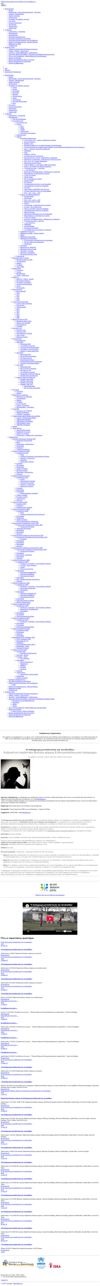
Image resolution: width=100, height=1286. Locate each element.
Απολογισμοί (24, 131)
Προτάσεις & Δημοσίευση (28, 653)
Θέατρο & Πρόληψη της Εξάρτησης (20, 715)
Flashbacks (27, 151)
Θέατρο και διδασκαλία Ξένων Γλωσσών (21, 713)
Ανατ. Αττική (20, 335)
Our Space (23, 245)
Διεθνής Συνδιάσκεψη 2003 (21, 604)
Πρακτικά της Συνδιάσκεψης (29, 609)
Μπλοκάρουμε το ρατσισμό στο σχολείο (37, 173)
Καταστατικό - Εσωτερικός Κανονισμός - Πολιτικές (25, 78)
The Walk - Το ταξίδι (26, 251)
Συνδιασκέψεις (13, 437)
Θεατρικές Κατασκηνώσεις (17, 679)
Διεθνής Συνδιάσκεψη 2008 (21, 509)
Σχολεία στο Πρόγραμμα (24, 284)
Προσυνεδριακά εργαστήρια (29, 493)
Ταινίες (14, 706)
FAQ (21, 126)
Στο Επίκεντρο (17, 339)
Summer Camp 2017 (26, 384)
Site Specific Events (22, 648)
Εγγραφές (19, 463)
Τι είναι (18, 272)
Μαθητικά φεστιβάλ (15, 688)
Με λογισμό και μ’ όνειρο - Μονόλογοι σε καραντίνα (40, 158)
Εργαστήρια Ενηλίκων (27, 360)
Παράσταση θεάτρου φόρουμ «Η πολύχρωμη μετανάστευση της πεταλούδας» (26, 1098)
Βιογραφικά (20, 532)
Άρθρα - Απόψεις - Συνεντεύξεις (19, 695)
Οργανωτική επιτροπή (27, 483)
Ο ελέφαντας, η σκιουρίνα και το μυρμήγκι (37, 205)
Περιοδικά (15, 702)
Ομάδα (22, 129)
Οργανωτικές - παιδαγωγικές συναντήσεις (29, 435)
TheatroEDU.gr (18, 1283)
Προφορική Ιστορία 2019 (24, 440)
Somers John (13, 112)
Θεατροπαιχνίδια (25, 344)
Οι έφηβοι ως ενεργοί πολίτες (29, 349)
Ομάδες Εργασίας (14, 82)
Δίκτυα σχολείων (29, 212)
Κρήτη (14, 98)
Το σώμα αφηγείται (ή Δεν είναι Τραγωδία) (37, 184)
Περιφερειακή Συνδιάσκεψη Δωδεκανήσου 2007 (27, 548)
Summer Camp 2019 (26, 381)
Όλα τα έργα (20, 305)
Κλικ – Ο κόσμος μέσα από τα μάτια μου (37, 149)
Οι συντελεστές (21, 404)
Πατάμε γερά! (28, 143)
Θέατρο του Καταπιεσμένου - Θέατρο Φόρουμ (23, 686)
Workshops (19, 642)
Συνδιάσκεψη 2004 (22, 585)
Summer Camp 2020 (26, 379)
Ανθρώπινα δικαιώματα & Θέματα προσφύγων (23, 693)
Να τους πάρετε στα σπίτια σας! (34, 242)
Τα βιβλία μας (13, 690)
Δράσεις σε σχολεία (22, 433)
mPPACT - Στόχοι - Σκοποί (24, 279)
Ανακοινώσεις (13, 110)
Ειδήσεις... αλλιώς (30, 154)
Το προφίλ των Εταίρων (23, 282)
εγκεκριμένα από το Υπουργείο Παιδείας (60, 831)
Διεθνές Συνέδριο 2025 (19, 650)
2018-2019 (19, 353)
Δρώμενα (19, 474)
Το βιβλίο (19, 265)
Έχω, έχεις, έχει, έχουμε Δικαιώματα (35, 161)
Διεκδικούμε (13, 108)
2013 (18, 295)
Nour (25, 152)
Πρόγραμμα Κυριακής (27, 576)
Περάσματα (28, 198)
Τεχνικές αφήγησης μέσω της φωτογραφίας (37, 191)
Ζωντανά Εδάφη (29, 226)
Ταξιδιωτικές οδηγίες (26, 486)
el (2, 3)
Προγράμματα (13, 117)
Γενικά (22, 479)
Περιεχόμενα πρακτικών (28, 588)
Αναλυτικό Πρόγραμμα (23, 528)
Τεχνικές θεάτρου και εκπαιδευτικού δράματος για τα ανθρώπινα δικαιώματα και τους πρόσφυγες (54, 147)
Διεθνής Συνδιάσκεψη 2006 (21, 560)
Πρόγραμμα (20, 465)
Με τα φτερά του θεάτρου (28, 356)
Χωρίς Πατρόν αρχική (23, 430)
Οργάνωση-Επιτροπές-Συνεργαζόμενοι (32, 514)
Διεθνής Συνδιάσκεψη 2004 (21, 583)
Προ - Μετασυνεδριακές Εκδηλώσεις (28, 579)
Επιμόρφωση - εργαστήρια (17, 115)
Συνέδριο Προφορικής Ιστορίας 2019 (24, 439)
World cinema (28, 177)
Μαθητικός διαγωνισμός (27, 237)
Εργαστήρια (20, 446)
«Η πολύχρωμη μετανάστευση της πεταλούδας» (16, 949)
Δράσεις (18, 136)
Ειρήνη (26, 203)
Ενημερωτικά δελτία (15, 107)
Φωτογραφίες (20, 288)
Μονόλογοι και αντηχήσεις (32, 163)
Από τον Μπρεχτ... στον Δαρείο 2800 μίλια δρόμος (40, 165)
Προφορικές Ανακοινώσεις (24, 472)
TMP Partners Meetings (23, 419)
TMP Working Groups (23, 423)
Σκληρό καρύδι (29, 180)
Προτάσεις (23, 460)
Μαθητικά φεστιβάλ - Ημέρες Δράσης (32, 233)
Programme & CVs (22, 641)
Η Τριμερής (28, 182)
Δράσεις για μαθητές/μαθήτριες (30, 194)
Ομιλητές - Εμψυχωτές (27, 458)
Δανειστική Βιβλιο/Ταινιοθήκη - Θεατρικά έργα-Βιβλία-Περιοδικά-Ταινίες (32, 699)
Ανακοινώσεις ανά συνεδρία (29, 674)
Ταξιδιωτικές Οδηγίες (27, 462)
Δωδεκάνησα (16, 100)
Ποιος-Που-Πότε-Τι (26, 662)
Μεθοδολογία (20, 273)
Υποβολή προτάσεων (23, 449)
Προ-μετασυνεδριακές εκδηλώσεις (27, 521)
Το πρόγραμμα (21, 261)
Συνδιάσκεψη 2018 (22, 453)
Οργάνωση (19, 270)
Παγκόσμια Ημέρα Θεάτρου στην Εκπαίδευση (23, 683)
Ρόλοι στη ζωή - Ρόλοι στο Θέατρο (23, 711)
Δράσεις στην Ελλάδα (23, 323)
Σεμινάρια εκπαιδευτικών (28, 138)
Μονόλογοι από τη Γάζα (19, 319)
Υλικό (18, 286)
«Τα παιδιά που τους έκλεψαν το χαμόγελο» (38, 230)
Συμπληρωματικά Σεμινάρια (25, 627)
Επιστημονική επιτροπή (27, 481)
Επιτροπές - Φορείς (22, 655)
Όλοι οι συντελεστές (26, 569)
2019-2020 (19, 342)
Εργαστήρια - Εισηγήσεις (24, 555)
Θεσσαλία (15, 93)
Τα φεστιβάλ (20, 266)
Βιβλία (14, 704)
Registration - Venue (22, 646)
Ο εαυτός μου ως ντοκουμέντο (33, 156)
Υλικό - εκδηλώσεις (22, 275)
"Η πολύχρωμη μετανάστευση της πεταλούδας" (17, 1082)
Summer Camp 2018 (26, 382)
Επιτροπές (23, 539)
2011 (17, 298)
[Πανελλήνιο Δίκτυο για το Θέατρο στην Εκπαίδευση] (18, 1)
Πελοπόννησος (17, 96)
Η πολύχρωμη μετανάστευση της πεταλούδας (38, 240)
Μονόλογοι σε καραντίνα (28, 247)
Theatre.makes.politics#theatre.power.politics (26, 416)
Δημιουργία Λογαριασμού (13, 72)
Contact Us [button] (4, 1280)
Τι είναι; (18, 124)
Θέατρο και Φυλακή (15, 709)
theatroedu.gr (42, 799)
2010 (18, 300)
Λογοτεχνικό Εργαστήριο (20, 302)
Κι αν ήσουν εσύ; (17, 121)
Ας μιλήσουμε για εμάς (27, 346)
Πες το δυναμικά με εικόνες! (33, 179)
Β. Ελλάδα (15, 91)
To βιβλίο (19, 326)
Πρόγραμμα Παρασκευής (28, 572)
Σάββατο (23, 665)
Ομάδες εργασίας (21, 495)
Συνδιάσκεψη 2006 (22, 562)
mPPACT (15, 277)
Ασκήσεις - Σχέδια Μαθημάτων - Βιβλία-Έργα (23, 697)
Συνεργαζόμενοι (21, 324)
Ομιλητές (19, 671)
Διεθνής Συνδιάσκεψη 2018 (21, 451)
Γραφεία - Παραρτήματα (16, 80)
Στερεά (14, 89)
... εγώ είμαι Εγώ (29, 170)
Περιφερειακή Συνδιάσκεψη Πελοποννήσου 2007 (28, 535)
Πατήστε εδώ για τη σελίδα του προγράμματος (50, 895)
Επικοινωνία (20, 256)
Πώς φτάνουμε (25, 658)
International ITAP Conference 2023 (23, 637)
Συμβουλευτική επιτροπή (24, 507)
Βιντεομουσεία (17, 289)
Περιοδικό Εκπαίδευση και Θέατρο (20, 681)
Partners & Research (22, 412)
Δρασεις (18, 263)
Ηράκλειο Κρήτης (22, 337)
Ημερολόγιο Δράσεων (23, 281)
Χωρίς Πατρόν (17, 428)
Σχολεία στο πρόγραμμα (27, 133)
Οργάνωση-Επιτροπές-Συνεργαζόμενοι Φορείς (34, 456)
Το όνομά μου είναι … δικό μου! (34, 168)
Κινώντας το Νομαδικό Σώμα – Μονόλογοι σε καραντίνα (42, 172)
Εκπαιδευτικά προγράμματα (29, 375)
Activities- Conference (23, 414)
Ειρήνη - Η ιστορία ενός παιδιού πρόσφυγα (37, 166)
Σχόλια (22, 567)
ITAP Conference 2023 (23, 639)
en (1, 3)
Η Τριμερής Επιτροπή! (31, 228)
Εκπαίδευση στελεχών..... (9, 1008)
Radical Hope (16, 268)
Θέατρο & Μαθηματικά (16, 716)
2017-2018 (19, 365)
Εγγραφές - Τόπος (22, 657)
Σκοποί (11, 77)
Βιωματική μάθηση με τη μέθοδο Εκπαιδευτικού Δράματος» (43, 145)
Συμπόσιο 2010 (21, 504)
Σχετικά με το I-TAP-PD (24, 411)
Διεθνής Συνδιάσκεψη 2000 (21, 628)
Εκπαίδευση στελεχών (27, 231)
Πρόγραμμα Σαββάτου (27, 574)
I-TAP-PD (15, 409)
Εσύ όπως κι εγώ (25, 370)
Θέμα (18, 442)
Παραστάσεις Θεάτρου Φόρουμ (30, 374)
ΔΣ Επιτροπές (13, 84)
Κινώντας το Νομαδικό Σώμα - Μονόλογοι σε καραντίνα (42, 219)
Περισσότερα (5, 955)
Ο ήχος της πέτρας (30, 175)
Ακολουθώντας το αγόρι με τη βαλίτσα (36, 186)
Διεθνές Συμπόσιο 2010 (19, 502)
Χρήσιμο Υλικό (10, 692)
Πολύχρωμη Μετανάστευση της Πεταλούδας (38, 214)
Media (22, 128)
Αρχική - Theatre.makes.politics (26, 418)
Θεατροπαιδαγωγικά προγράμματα (31, 361)
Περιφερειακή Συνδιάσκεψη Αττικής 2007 (25, 523)
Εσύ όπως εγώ (17, 328)
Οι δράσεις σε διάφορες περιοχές (19, 85)
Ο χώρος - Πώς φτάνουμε (28, 565)
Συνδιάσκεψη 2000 (22, 630)
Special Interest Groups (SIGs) (25, 644)
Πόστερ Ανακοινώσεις (23, 602)
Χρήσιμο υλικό (21, 135)
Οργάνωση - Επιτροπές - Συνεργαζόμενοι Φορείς (35, 563)
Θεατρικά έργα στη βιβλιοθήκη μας (23, 700)
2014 (18, 293)
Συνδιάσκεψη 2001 (22, 620)
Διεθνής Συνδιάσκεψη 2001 (21, 618)
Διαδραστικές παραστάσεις (28, 238)
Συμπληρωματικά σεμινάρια (25, 600)
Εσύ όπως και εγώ (26, 358)
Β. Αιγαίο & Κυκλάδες (19, 101)
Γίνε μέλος (12, 105)
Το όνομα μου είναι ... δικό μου (34, 221)
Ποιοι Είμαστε (9, 75)
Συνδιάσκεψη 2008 (22, 511)
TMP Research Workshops (24, 421)
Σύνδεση (7, 70)
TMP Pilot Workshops (23, 425)
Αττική (14, 87)
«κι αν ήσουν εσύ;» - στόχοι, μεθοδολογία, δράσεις (40, 140)
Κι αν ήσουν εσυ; (21, 122)
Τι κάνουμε (8, 114)
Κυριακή (23, 667)
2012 (18, 296)
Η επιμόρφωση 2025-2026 (28, 254)
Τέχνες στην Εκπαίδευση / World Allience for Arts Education (27, 708)
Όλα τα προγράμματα (19, 119)
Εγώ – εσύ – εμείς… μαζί (32, 193)
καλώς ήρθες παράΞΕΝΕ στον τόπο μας (36, 189)
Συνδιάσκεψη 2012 (22, 477)
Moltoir (14, 426)
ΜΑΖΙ (22, 235)
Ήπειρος (15, 94)
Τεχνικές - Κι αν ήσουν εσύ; (33, 207)
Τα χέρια (27, 187)
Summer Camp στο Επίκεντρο (25, 377)
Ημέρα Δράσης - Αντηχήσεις (25, 407)
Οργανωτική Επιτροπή (27, 527)
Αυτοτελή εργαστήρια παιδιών (29, 347)
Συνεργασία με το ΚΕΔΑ (24, 333)
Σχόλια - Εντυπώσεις (22, 405)
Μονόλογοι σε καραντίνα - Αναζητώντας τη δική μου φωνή (42, 159)
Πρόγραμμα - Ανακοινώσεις (25, 444)
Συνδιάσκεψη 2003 (22, 606)
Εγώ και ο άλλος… (30, 142)
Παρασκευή (24, 664)
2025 (14, 685)
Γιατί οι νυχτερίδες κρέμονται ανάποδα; (36, 208)
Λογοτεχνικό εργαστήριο (24, 303)
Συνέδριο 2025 (21, 651)
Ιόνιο (14, 103)
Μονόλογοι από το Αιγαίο (32, 201)
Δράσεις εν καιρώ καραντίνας (29, 351)
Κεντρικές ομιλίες (22, 470)
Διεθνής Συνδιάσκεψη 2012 (21, 476)
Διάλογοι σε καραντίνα (27, 252)
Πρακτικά (19, 634)
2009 (18, 317)
